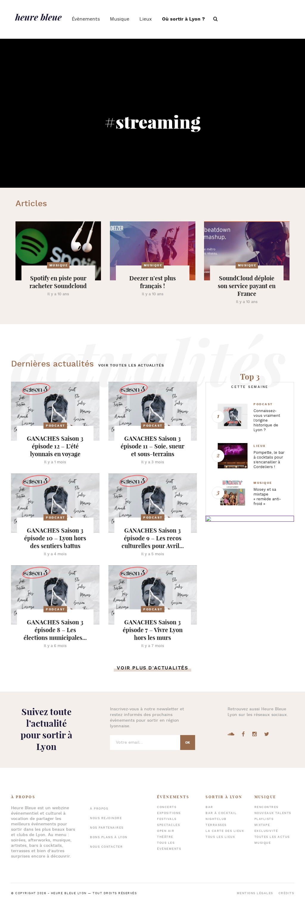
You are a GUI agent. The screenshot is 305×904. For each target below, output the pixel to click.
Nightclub (216, 819)
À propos (99, 809)
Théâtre (165, 837)
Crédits (286, 893)
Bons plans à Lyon (108, 837)
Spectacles (168, 825)
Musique (119, 19)
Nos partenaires (107, 828)
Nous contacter (106, 847)
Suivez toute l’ (46, 729)
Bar (209, 807)
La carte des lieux (225, 831)
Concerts (166, 807)
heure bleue (38, 17)
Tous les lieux (220, 837)
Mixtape (262, 825)
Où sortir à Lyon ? (183, 19)
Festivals (167, 819)
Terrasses (216, 825)
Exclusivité (266, 831)
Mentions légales (255, 893)
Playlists (264, 819)
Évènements (86, 19)
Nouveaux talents (272, 813)
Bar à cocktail (221, 813)
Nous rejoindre (106, 818)
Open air (165, 831)
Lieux (145, 19)
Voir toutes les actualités (131, 365)
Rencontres (266, 807)
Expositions (169, 813)
